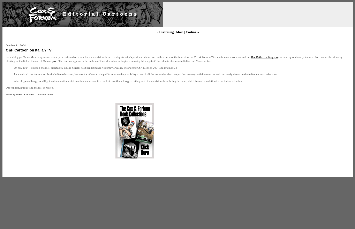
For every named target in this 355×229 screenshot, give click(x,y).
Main (179, 32)
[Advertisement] (39, 130)
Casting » (192, 32)
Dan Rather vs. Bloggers (264, 57)
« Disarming (165, 32)
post (54, 61)
